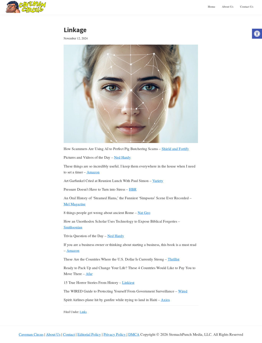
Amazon (93, 172)
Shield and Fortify (175, 148)
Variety (157, 180)
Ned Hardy (122, 157)
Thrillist (173, 259)
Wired (182, 291)
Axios (165, 299)
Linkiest (128, 282)
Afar (89, 273)
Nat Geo (144, 212)
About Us (53, 334)
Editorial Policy (89, 334)
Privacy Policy (115, 334)
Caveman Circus (31, 334)
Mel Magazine (75, 204)
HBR (133, 189)
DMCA (133, 334)
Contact (69, 334)
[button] (257, 34)
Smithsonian (73, 227)
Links (83, 312)
